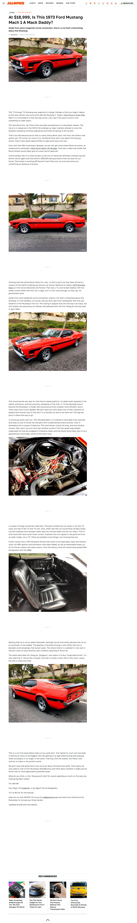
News (40, 3)
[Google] (111, 3)
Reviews (50, 3)
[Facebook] (86, 3)
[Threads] (103, 3)
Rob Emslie (14, 34)
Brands (59, 3)
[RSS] (115, 3)
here (38, 788)
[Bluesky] (90, 3)
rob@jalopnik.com (50, 797)
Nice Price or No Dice (24, 12)
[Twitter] (98, 3)
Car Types (70, 3)
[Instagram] (107, 3)
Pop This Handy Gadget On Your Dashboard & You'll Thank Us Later (37, 903)
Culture (12, 12)
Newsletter (128, 3)
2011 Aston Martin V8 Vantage (44, 148)
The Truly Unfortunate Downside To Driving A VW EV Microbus (78, 903)
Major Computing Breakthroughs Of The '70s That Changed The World (16, 903)
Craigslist (25, 788)
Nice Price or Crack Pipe (74, 115)
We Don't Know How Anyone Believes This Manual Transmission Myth (57, 904)
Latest (32, 3)
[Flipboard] (94, 3)
